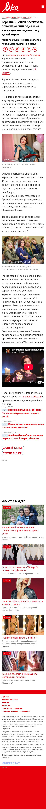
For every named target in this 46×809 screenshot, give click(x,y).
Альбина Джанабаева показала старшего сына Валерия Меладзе (22, 436)
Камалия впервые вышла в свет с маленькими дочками (23, 425)
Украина (15, 17)
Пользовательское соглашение (16, 711)
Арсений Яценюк (12, 447)
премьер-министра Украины (24, 55)
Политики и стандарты (12, 708)
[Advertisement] (23, 479)
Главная (5, 17)
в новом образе (32, 396)
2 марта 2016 (26, 17)
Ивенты (5, 702)
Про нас (5, 696)
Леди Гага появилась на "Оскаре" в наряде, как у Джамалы (20, 568)
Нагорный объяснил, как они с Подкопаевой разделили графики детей (21, 413)
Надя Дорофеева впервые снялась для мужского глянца (22, 602)
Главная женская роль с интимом (19, 637)
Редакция (6, 705)
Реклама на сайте (10, 699)
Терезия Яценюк (12, 453)
